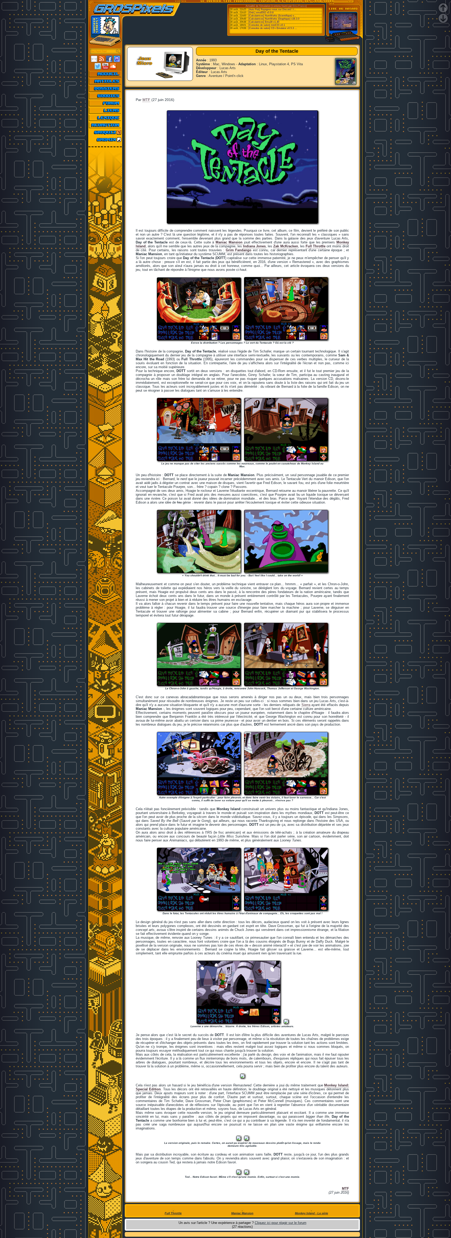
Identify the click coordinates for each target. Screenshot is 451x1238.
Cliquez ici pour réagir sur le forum (280, 1223)
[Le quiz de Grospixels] (105, 132)
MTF (146, 100)
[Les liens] (105, 110)
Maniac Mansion (229, 242)
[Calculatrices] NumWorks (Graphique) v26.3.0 (273, 18)
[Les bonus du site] (105, 95)
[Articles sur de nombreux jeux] (105, 81)
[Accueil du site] (105, 73)
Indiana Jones (254, 246)
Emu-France (299, 6)
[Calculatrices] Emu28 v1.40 (263, 22)
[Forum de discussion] (105, 103)
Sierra (305, 705)
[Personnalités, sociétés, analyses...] (105, 88)
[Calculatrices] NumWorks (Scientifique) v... (272, 15)
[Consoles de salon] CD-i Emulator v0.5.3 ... (272, 28)
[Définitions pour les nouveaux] (105, 117)
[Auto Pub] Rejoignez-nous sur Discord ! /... (272, 9)
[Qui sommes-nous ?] (105, 125)
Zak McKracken (285, 246)
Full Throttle (315, 246)
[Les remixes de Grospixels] (105, 139)
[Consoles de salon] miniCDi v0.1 (266, 25)
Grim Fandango (238, 250)
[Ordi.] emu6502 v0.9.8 (261, 12)
